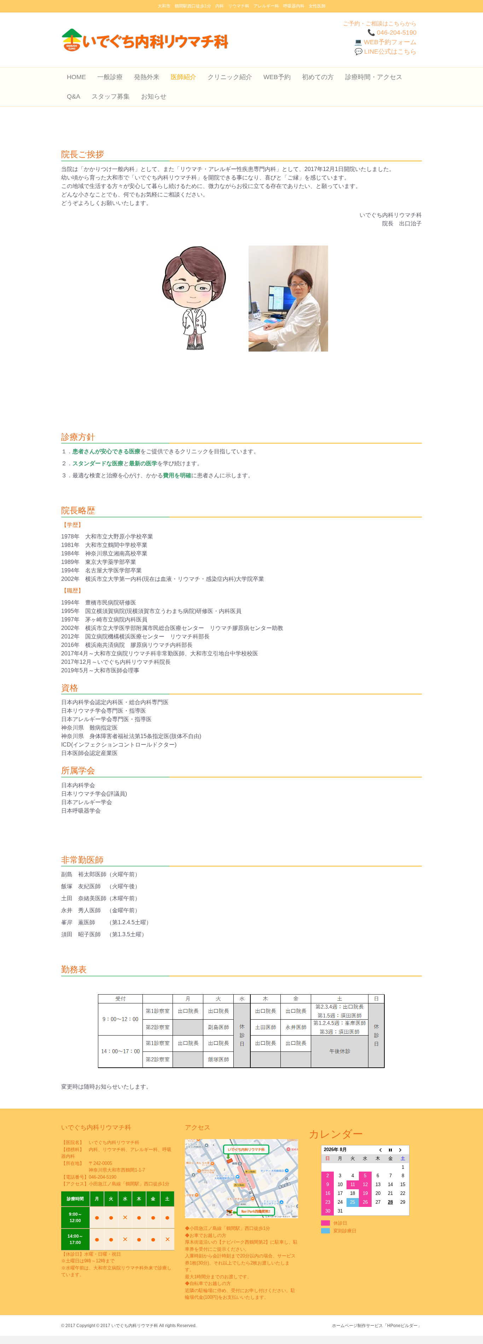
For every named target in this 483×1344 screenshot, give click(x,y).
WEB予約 (277, 77)
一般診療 (110, 77)
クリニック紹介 (230, 77)
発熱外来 (146, 77)
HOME (76, 77)
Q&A (73, 96)
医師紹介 (183, 77)
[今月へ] (390, 1149)
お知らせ (154, 96)
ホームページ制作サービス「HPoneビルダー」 (377, 1325)
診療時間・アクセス (373, 77)
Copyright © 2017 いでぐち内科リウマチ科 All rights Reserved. (136, 1325)
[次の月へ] (403, 1149)
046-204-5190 (102, 1177)
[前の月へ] (378, 1149)
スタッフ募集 (111, 96)
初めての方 (318, 77)
